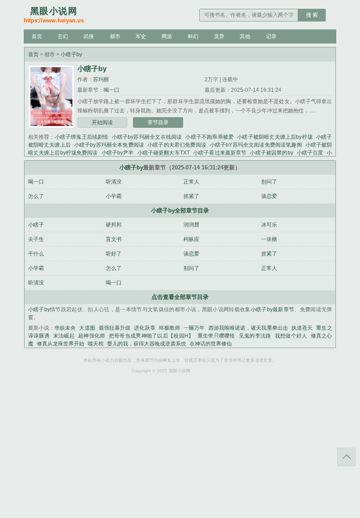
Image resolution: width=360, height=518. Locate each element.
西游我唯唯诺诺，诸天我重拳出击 (248, 328)
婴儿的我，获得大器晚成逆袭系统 (146, 344)
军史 (141, 36)
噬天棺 (96, 344)
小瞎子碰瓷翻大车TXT (163, 153)
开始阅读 (102, 122)
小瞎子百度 (310, 153)
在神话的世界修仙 (211, 344)
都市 (115, 36)
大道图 (87, 328)
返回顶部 (346, 457)
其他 (245, 36)
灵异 (219, 36)
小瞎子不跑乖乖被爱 (209, 137)
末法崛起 (64, 336)
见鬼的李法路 (255, 336)
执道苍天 (302, 328)
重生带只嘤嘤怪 (216, 336)
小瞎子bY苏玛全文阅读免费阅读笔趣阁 (256, 145)
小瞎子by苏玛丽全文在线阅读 (147, 137)
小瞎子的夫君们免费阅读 (177, 145)
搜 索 (312, 15)
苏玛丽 (101, 79)
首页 (37, 36)
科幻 (193, 36)
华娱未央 (65, 328)
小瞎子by (71, 54)
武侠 (88, 36)
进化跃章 (144, 328)
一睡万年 (194, 328)
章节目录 (158, 122)
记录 (271, 36)
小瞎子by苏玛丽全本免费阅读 (109, 145)
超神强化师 (91, 336)
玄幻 (63, 36)
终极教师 (169, 328)
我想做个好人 (291, 336)
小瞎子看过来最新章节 (220, 153)
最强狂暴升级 (115, 328)
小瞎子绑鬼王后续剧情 (81, 137)
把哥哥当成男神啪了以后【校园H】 (151, 336)
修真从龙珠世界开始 (60, 344)
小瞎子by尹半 (117, 153)
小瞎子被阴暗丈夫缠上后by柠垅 (275, 137)
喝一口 (111, 90)
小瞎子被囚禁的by (271, 153)
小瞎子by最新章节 (273, 309)
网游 (167, 36)
